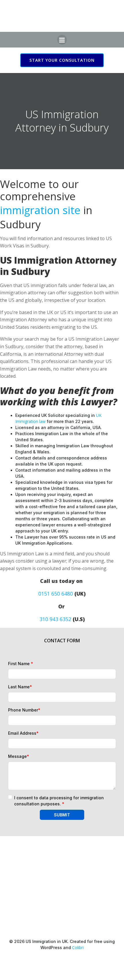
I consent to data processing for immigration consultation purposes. (59, 800)
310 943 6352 (55, 619)
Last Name (20, 686)
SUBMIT (62, 814)
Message (18, 756)
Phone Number (24, 709)
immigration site (40, 210)
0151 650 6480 (55, 593)
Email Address (23, 733)
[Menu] (62, 40)
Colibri (78, 947)
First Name (20, 663)
